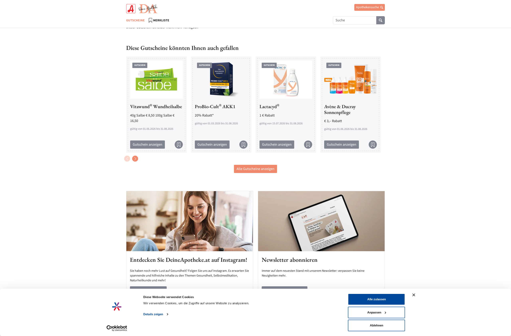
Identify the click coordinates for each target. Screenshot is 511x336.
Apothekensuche (367, 7)
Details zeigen (153, 314)
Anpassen (374, 312)
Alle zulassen (376, 299)
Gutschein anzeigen (147, 144)
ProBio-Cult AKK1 (215, 106)
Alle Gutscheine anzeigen (255, 168)
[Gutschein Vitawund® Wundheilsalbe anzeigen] (156, 79)
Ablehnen (376, 325)
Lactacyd (269, 106)
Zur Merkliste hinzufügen (179, 144)
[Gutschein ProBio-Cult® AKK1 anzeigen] (221, 79)
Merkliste (161, 20)
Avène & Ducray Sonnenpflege (340, 109)
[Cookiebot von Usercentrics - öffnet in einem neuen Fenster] (116, 328)
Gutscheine (135, 20)
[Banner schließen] (413, 295)
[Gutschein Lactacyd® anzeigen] (285, 79)
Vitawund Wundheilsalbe (156, 106)
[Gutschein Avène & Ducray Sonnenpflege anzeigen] (350, 79)
